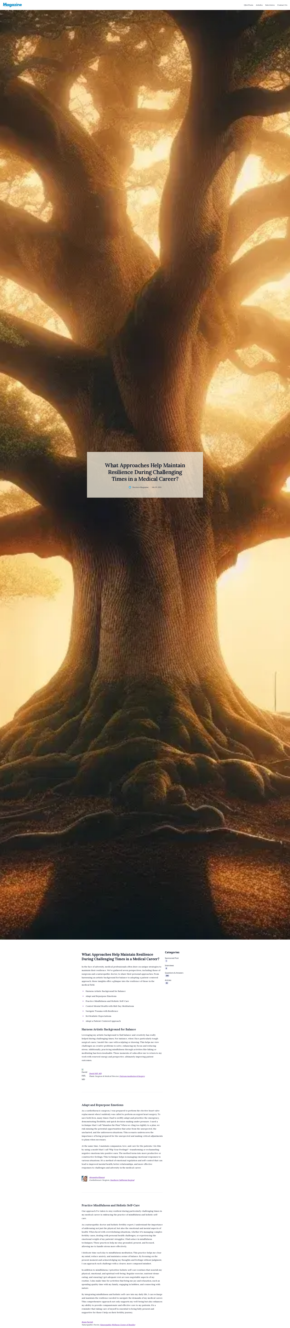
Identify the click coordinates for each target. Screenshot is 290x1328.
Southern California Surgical (122, 1180)
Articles (259, 5)
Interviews (270, 5)
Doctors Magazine (140, 487)
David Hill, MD (95, 1073)
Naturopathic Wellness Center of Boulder (117, 1325)
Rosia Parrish (87, 1322)
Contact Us (282, 5)
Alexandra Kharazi (97, 1177)
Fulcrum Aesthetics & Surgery (132, 1076)
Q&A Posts (248, 5)
